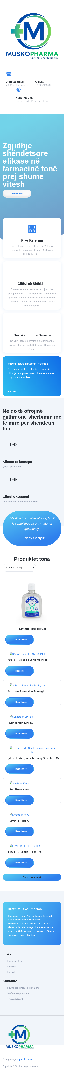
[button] (32, 108)
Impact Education (25, 1059)
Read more (21, 639)
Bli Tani (12, 391)
